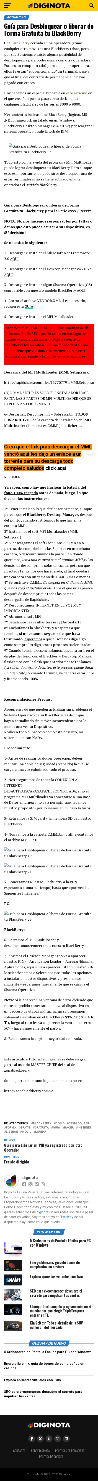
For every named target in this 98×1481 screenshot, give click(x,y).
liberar (12, 1131)
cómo (60, 1123)
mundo (40, 1131)
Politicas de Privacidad (70, 1451)
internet (84, 1127)
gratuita (42, 1127)
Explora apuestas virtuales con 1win (32, 1380)
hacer (69, 1127)
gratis (25, 1127)
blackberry (42, 1123)
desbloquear (79, 1123)
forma (11, 1127)
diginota (30, 1177)
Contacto (19, 1451)
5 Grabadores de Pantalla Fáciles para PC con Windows (47, 1352)
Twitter (65, 1217)
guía (56, 1127)
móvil (26, 1131)
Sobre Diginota (40, 1451)
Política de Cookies (51, 1457)
